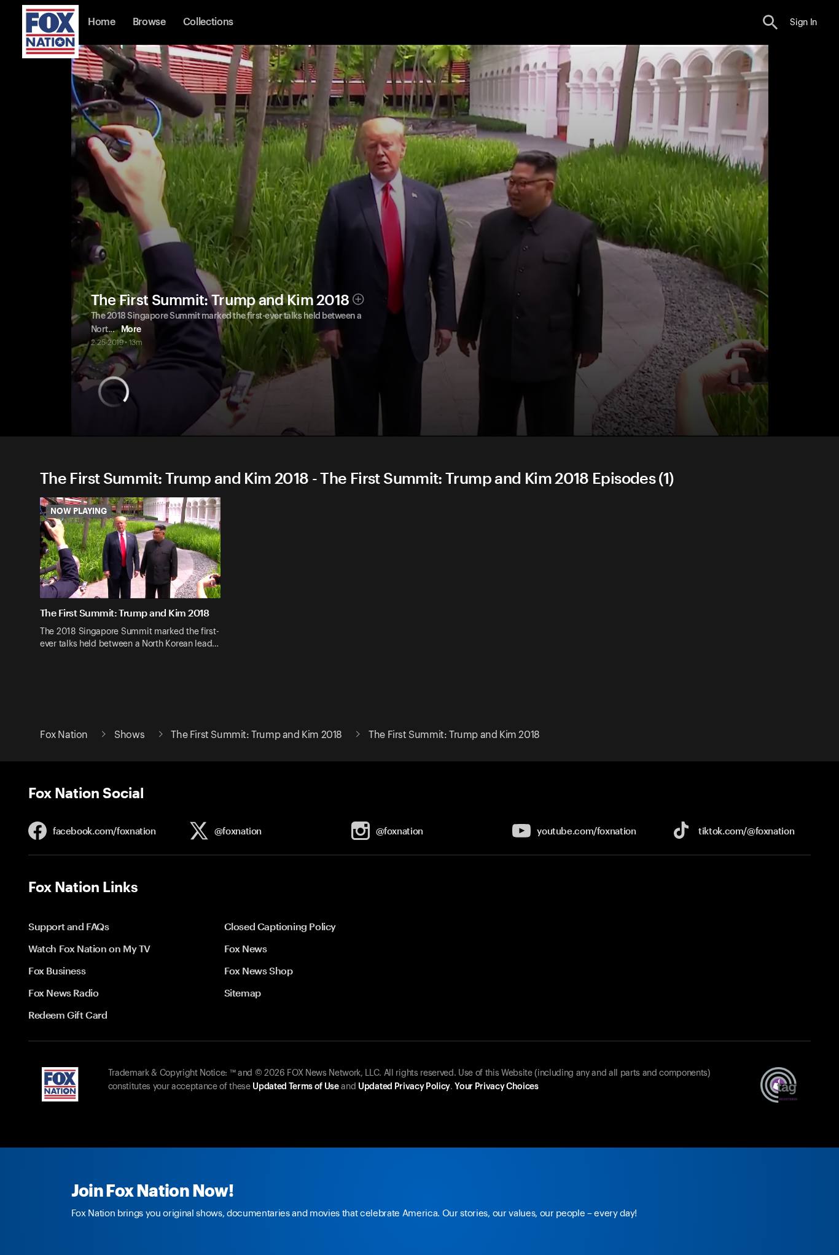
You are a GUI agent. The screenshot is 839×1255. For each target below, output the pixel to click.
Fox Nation (64, 735)
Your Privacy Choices (496, 1086)
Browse (149, 22)
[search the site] (770, 22)
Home (101, 22)
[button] (770, 22)
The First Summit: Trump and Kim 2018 (220, 300)
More (131, 329)
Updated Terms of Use (295, 1086)
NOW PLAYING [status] (78, 511)
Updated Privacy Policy (404, 1086)
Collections (208, 22)
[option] (135, 581)
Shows (129, 735)
